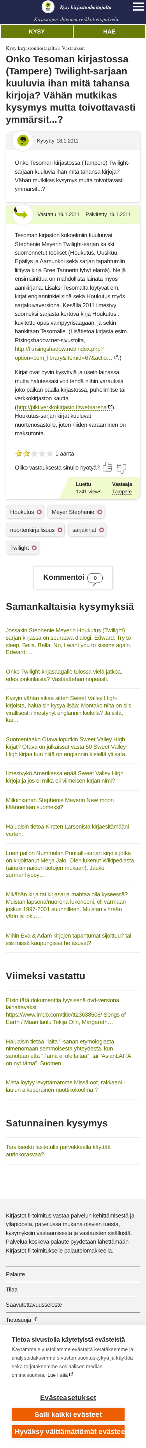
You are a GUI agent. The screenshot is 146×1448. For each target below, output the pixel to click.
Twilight (19, 547)
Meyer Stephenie (73, 511)
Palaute (15, 1274)
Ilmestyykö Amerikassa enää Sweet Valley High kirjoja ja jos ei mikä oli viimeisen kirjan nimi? (64, 777)
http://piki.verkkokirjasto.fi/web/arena (62, 407)
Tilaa (12, 1289)
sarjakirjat (84, 529)
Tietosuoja (18, 1319)
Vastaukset (73, 47)
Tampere (122, 491)
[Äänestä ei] (121, 469)
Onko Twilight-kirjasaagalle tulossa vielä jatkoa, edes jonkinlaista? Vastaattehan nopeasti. (64, 675)
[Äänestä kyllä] (108, 467)
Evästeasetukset (68, 1398)
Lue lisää (57, 1375)
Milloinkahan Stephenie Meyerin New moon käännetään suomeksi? (60, 804)
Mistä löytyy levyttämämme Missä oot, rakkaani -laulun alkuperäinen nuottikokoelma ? (65, 1086)
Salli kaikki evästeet (68, 1414)
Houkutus (22, 511)
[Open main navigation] (138, 6)
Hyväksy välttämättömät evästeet (70, 1432)
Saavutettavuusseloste (34, 1304)
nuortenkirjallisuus (32, 529)
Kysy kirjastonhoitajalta (31, 47)
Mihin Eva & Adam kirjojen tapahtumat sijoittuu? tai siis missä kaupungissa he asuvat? (68, 939)
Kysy (37, 31)
